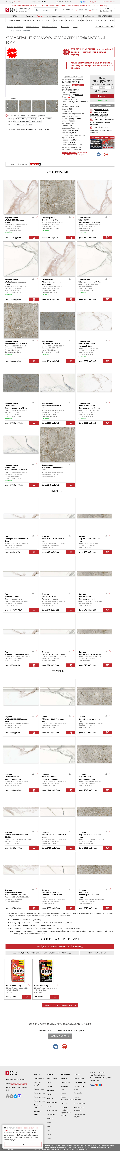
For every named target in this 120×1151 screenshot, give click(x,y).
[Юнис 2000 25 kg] (46, 971)
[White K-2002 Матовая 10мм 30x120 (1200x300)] (57, 811)
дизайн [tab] (17, 164)
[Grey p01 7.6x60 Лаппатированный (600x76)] (94, 573)
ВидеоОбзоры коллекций (79, 1109)
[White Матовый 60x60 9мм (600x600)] (94, 259)
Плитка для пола (39, 1093)
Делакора (50, 1090)
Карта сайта (78, 1093)
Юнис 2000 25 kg (41, 986)
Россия (73, 97)
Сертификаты (65, 1082)
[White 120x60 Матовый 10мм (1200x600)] (57, 382)
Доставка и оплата (56, 16)
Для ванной (25, 116)
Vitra (48, 1126)
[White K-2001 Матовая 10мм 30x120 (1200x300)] (21, 811)
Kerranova (79, 95)
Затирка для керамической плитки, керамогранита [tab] (41, 952)
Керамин (50, 1118)
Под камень (22, 119)
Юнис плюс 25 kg (13, 986)
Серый (29, 124)
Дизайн (29, 16)
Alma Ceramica (52, 1102)
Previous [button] (8, 106)
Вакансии (64, 1104)
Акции (40, 16)
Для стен (42, 116)
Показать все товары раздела (60, 1005)
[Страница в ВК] (11, 1096)
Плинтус (40, 129)
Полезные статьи (80, 1082)
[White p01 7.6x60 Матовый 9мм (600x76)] (21, 515)
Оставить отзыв (60, 1036)
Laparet (49, 1086)
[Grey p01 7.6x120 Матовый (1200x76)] (94, 631)
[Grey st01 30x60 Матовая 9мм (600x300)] (94, 696)
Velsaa (49, 1122)
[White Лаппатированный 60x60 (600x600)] (21, 259)
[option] (12, 107)
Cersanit (50, 1094)
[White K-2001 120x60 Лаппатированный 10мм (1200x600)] (94, 382)
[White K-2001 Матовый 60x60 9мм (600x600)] (57, 259)
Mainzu (49, 1130)
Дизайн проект (79, 1078)
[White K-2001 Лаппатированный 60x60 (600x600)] (94, 197)
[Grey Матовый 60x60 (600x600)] (57, 197)
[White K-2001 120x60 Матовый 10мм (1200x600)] (94, 320)
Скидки (63, 1093)
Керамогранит (36, 121)
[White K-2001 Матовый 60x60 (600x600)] (21, 197)
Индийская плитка (37, 1113)
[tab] (36, 164)
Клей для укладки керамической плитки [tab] (59, 946)
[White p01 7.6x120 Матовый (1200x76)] (21, 631)
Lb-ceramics (51, 1114)
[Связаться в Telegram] (81, 2)
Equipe (49, 1138)
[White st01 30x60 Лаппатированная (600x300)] (21, 753)
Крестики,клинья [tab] (97, 952)
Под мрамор (32, 119)
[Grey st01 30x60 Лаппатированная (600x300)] (94, 753)
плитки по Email (92, 49)
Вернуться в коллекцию (105, 26)
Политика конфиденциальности (68, 1098)
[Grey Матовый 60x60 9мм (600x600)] (21, 320)
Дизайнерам (88, 16)
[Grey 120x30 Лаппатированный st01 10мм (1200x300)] (94, 869)
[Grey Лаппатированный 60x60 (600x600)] (57, 444)
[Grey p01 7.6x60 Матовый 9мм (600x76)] (94, 515)
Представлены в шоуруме (79, 1115)
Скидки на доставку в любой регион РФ (91, 64)
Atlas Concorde (52, 1110)
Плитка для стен (39, 1101)
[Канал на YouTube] (7, 1096)
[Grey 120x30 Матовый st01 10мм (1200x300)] (94, 811)
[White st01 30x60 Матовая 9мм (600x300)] (21, 696)
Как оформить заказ (79, 1087)
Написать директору (77, 1098)
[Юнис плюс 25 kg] (17, 971)
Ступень (46, 129)
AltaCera (50, 1098)
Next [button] (57, 106)
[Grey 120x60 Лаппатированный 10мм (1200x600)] (21, 382)
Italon (49, 1082)
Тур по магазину (65, 2)
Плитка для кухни (40, 1097)
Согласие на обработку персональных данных (66, 1111)
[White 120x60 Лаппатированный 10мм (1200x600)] (21, 444)
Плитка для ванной (37, 1083)
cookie (19, 1128)
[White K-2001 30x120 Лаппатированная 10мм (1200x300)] (21, 869)
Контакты (73, 16)
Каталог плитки (39, 1078)
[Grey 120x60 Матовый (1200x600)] (57, 320)
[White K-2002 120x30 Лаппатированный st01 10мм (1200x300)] (57, 869)
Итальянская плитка (38, 1106)
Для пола (34, 116)
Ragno (49, 1134)
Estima (49, 1106)
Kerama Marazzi (52, 1078)
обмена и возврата (41, 928)
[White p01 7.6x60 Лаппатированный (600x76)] (21, 573)
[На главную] (18, 1073)
